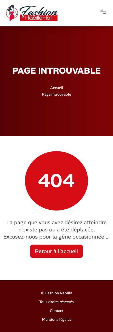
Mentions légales (56, 319)
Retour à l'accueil (56, 251)
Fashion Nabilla (58, 292)
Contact (56, 310)
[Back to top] (98, 317)
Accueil (56, 87)
